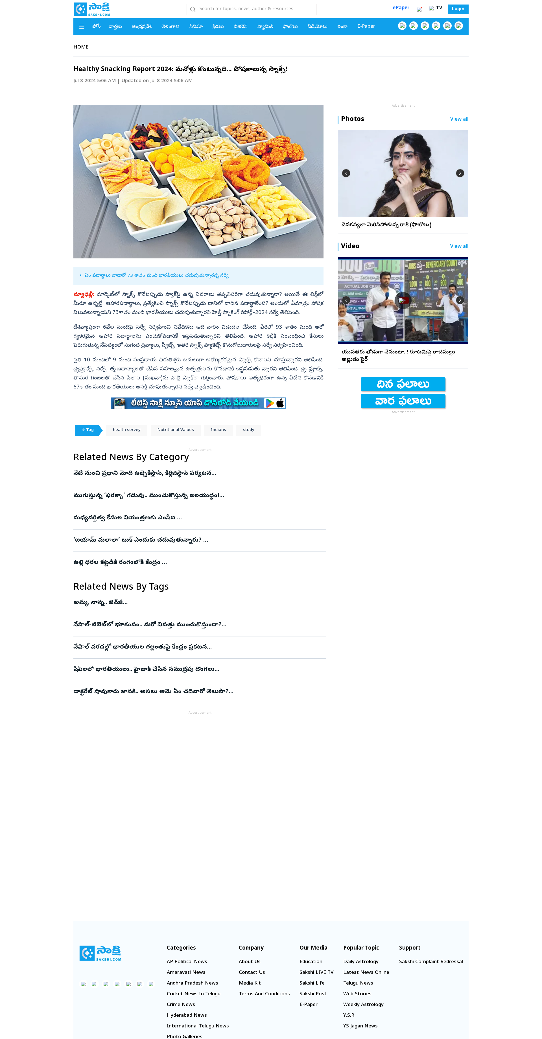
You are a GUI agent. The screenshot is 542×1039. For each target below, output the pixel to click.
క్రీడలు (218, 27)
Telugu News (358, 983)
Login (458, 9)
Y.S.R (348, 1015)
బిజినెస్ (241, 27)
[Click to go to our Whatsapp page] (413, 25)
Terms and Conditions (264, 994)
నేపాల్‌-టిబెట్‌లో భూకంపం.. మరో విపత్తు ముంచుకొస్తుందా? (191, 625)
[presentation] (346, 173)
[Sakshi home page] (100, 953)
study (248, 430)
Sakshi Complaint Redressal (431, 962)
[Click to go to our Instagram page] (436, 25)
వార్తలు (115, 27)
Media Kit (250, 983)
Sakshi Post (313, 994)
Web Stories (357, 994)
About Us (250, 962)
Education (311, 962)
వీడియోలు (317, 27)
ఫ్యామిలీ (265, 27)
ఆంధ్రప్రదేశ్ (142, 27)
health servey (127, 430)
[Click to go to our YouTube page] (447, 25)
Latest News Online (366, 973)
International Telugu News (198, 1026)
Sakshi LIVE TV (316, 973)
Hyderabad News (187, 1015)
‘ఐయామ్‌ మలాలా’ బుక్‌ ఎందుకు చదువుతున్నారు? (192, 540)
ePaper (401, 8)
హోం (96, 26)
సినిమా (196, 27)
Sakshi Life (312, 983)
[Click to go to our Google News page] (458, 25)
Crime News (181, 1005)
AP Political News (187, 962)
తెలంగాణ (170, 27)
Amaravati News (186, 973)
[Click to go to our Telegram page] (140, 984)
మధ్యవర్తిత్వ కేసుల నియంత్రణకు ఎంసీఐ (189, 518)
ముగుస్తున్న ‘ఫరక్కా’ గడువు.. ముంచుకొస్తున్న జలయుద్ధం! (199, 496)
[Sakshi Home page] (91, 9)
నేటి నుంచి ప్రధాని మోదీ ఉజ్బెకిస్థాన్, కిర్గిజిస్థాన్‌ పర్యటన (195, 474)
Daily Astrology (361, 962)
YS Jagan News (360, 1026)
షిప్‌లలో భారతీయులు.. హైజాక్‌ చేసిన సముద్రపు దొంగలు (197, 670)
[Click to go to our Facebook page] (402, 25)
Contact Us (252, 973)
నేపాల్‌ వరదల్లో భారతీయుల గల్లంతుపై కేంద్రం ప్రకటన (196, 647)
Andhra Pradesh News (192, 983)
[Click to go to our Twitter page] (425, 25)
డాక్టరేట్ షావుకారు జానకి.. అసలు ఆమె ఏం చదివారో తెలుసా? (199, 692)
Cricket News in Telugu (193, 994)
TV (438, 8)
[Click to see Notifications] (419, 9)
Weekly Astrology (363, 1005)
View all (459, 119)
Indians (218, 430)
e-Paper (366, 26)
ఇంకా (342, 27)
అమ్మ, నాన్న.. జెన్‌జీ (192, 603)
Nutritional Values (176, 430)
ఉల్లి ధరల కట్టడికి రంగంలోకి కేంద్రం (195, 563)
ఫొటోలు (290, 27)
